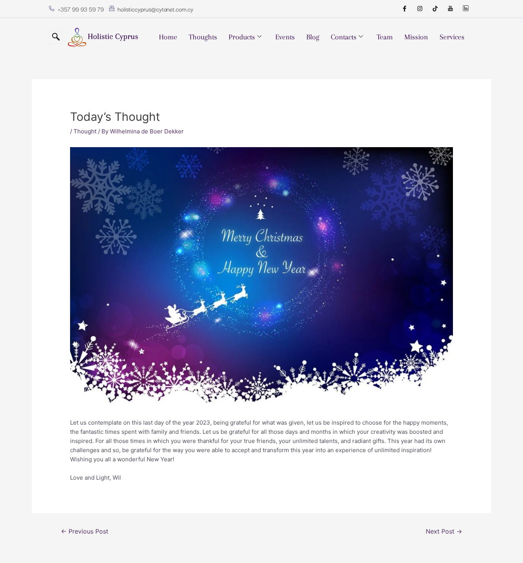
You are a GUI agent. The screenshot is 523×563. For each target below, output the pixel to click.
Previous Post (84, 531)
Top (505, 545)
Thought (85, 131)
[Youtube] (450, 9)
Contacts (343, 37)
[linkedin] (465, 9)
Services (452, 37)
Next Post (444, 531)
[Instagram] (419, 9)
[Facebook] (404, 9)
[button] (55, 37)
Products (242, 37)
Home (168, 37)
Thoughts (203, 37)
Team (385, 37)
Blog (312, 37)
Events (285, 37)
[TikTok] (435, 9)
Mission (416, 37)
